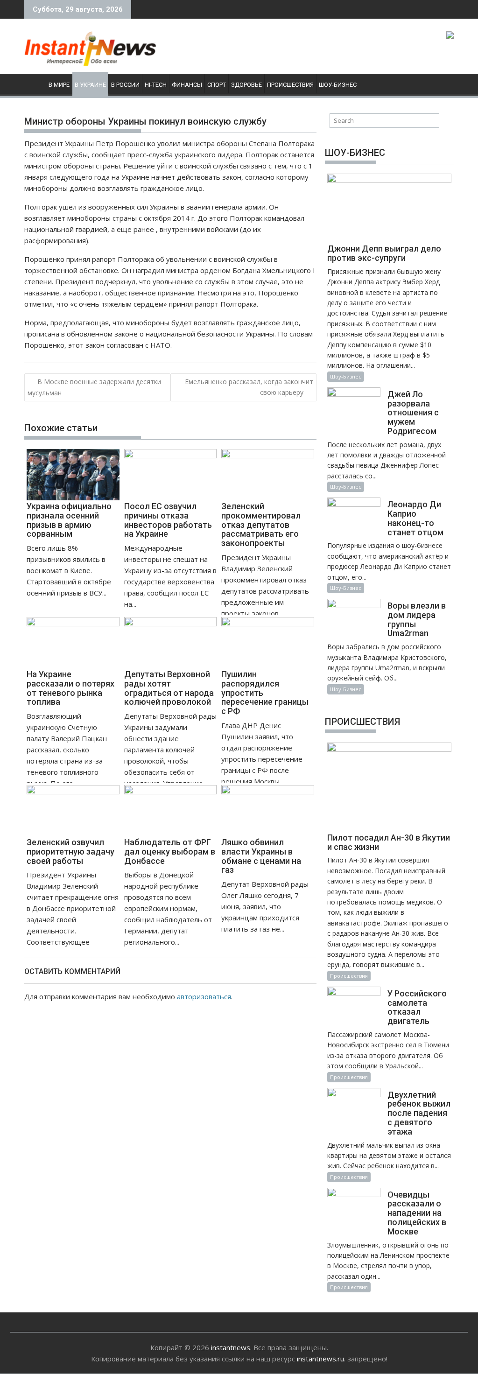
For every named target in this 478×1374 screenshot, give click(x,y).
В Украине (90, 84)
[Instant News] (33, 83)
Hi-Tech (156, 84)
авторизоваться (204, 996)
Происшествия (290, 84)
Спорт (216, 84)
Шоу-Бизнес (338, 84)
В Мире (59, 84)
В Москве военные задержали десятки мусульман (94, 387)
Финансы (187, 84)
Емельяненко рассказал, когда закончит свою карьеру (249, 386)
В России (125, 84)
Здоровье (246, 84)
